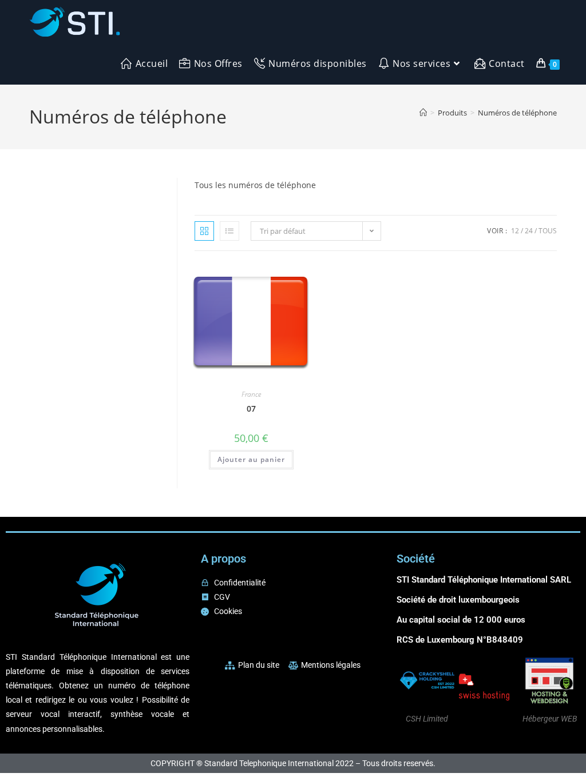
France (251, 394)
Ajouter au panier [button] (251, 459)
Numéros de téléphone (517, 112)
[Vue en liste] (229, 231)
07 (251, 408)
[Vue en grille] (204, 231)
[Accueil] (423, 112)
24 (529, 231)
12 (515, 231)
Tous (548, 231)
